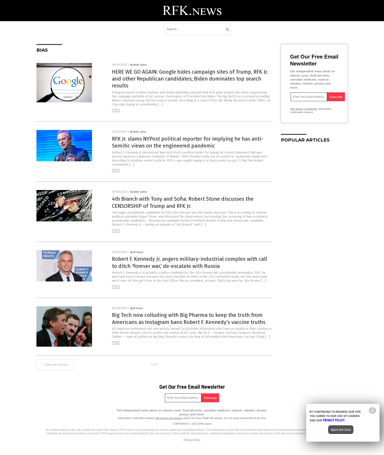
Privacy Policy (192, 439)
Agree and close (341, 429)
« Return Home (55, 365)
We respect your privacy (169, 418)
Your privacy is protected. (304, 108)
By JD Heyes (136, 252)
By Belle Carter (138, 64)
